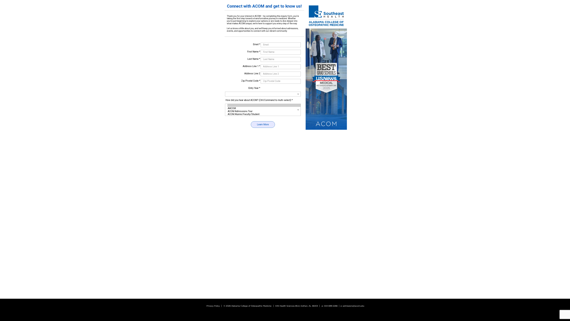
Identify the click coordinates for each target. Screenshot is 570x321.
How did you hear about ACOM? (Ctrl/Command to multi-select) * (259, 100)
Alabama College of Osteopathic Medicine (251, 306)
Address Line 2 (252, 73)
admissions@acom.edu (353, 306)
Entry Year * (254, 88)
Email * (256, 44)
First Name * (253, 51)
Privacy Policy (213, 306)
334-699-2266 (331, 306)
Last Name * (253, 59)
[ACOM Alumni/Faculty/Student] (264, 114)
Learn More (263, 124)
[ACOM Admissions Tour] (264, 111)
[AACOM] (264, 108)
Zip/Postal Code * (250, 80)
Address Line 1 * (251, 66)
